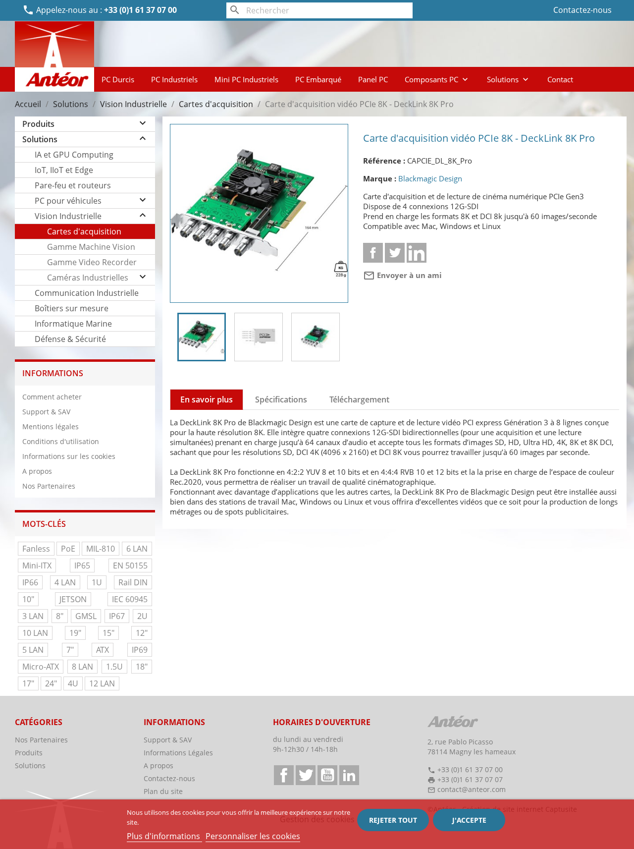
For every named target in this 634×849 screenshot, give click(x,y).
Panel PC (373, 79)
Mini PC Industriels (246, 79)
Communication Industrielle (87, 292)
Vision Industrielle (68, 216)
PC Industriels (174, 79)
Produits (38, 123)
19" (75, 632)
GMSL (86, 616)
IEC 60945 (130, 599)
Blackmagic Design (430, 178)
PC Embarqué (318, 79)
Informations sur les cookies (68, 456)
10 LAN (35, 632)
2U (142, 616)
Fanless (36, 548)
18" (142, 666)
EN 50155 (130, 565)
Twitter (306, 775)
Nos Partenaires (48, 486)
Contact (560, 79)
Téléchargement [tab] (359, 399)
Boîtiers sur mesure (71, 308)
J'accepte (469, 820)
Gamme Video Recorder (92, 262)
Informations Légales (178, 752)
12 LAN (102, 683)
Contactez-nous (582, 9)
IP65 (82, 565)
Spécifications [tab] (281, 399)
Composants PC (437, 79)
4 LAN (65, 582)
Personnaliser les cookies (253, 836)
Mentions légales (50, 426)
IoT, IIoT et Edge (64, 170)
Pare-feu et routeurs (73, 185)
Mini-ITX (37, 565)
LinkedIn (349, 775)
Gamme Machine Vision (91, 246)
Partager (373, 253)
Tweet (395, 253)
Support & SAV (46, 411)
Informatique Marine (73, 323)
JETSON (73, 599)
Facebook (284, 775)
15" (108, 632)
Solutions (508, 79)
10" (28, 599)
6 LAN (137, 548)
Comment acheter (52, 396)
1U (97, 582)
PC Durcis (118, 79)
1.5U (114, 666)
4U (73, 683)
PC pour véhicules (68, 200)
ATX (102, 649)
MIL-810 (100, 548)
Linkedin (416, 253)
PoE (68, 548)
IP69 (140, 649)
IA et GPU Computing (74, 154)
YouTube (327, 775)
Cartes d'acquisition (84, 231)
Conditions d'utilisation (60, 441)
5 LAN (33, 649)
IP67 (117, 616)
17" (28, 683)
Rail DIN (133, 582)
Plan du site (163, 791)
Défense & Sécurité (70, 339)
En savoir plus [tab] (206, 399)
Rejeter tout (393, 820)
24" (51, 683)
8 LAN (82, 666)
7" (70, 649)
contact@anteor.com (471, 789)
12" (142, 632)
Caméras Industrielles (87, 277)
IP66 (30, 582)
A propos (37, 471)
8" (59, 616)
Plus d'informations (164, 836)
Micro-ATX (40, 666)
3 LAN (33, 616)
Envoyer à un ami (402, 275)
